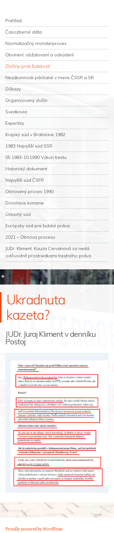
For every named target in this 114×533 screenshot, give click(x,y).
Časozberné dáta (23, 32)
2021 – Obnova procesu (30, 237)
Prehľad (13, 20)
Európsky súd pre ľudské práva (37, 226)
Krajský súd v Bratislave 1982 (35, 134)
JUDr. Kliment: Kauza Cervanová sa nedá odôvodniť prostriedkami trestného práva (48, 252)
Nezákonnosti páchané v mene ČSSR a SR (49, 77)
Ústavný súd (18, 214)
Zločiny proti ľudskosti (27, 66)
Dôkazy (13, 89)
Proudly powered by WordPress (33, 528)
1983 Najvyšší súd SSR (28, 146)
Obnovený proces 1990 (29, 191)
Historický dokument (26, 169)
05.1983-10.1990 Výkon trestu (35, 157)
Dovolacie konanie (24, 203)
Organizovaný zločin (26, 100)
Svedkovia (16, 112)
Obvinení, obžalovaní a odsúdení (39, 55)
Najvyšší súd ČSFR (24, 180)
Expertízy (14, 123)
